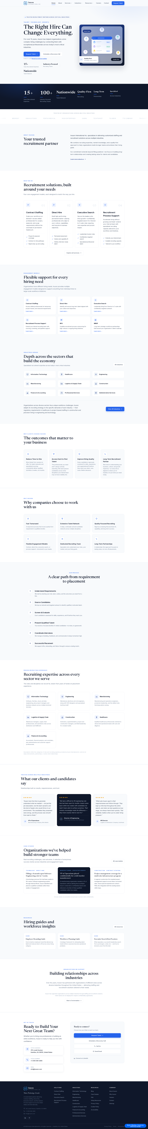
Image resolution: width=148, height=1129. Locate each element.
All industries (119, 364)
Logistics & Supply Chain (79, 1106)
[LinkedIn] (25, 1118)
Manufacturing (76, 1097)
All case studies (118, 861)
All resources (119, 927)
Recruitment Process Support (60, 1101)
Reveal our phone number (39, 58)
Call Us (98, 1046)
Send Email (98, 1051)
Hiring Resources (96, 1100)
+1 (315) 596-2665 (30, 1111)
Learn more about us (77, 159)
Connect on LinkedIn (82, 1058)
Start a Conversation (73, 1000)
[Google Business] (29, 1118)
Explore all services (73, 253)
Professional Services (78, 1113)
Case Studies (95, 1094)
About (60, 3)
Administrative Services (79, 1116)
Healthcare (75, 1100)
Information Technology (79, 1091)
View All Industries (114, 409)
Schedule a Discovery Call (51, 54)
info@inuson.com (30, 1113)
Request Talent (118, 3)
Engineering (75, 1094)
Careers (98, 3)
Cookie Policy (95, 1106)
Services (67, 3)
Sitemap (111, 1103)
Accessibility (94, 1109)
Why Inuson (112, 1094)
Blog (92, 1091)
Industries (78, 3)
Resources (88, 3)
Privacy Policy (95, 1103)
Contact (106, 3)
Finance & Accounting (78, 1109)
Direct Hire (57, 1094)
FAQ (92, 1097)
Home (53, 3)
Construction (76, 1103)
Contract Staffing (59, 1091)
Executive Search (59, 1097)
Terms (114, 1126)
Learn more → (30, 311)
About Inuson (113, 1091)
